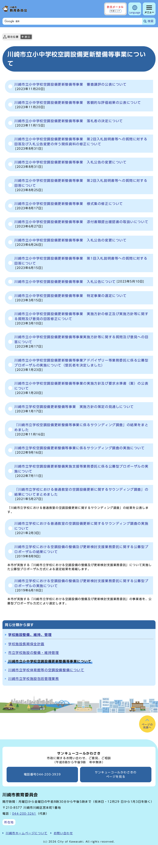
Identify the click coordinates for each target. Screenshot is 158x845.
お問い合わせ (63, 833)
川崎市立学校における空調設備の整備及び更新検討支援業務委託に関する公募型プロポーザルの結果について (81, 551)
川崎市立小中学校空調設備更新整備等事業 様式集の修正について (68, 206)
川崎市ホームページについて (27, 833)
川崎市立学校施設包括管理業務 (33, 678)
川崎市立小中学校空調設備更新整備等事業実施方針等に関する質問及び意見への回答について (81, 341)
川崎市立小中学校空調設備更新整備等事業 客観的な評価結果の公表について (77, 105)
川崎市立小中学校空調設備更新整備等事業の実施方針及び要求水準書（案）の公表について (81, 388)
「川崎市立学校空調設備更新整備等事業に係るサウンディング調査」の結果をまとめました (81, 429)
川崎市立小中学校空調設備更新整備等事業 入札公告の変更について (70, 164)
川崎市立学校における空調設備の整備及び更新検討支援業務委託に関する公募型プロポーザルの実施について (81, 585)
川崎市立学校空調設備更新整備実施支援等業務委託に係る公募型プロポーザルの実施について (81, 471)
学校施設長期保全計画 (26, 644)
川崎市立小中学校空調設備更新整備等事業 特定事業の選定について (70, 298)
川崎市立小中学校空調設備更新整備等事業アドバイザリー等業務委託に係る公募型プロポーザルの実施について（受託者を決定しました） (81, 365)
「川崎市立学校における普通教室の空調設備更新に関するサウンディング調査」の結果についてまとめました (81, 494)
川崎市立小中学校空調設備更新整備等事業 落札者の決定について (68, 123)
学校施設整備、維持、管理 (30, 634)
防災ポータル (115, 9)
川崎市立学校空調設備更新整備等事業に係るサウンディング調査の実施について (79, 450)
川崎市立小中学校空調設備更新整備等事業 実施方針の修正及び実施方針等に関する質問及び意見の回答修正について (81, 318)
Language (134, 12)
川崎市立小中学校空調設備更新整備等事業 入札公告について (79, 281)
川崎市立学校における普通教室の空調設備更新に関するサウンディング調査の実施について (81, 528)
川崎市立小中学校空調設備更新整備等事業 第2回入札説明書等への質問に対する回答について (80, 185)
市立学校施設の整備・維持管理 (33, 652)
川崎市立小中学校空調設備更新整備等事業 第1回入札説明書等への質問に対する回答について (80, 263)
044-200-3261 (24, 813)
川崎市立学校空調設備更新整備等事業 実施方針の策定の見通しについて (74, 409)
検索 (150, 21)
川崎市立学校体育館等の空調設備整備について (46, 670)
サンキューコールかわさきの (116, 774)
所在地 (9, 822)
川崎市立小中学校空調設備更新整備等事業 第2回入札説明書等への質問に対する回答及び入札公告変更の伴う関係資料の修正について (80, 143)
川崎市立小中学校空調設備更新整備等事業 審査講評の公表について (70, 86)
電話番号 (42, 774)
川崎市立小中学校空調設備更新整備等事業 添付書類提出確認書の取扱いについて (81, 224)
